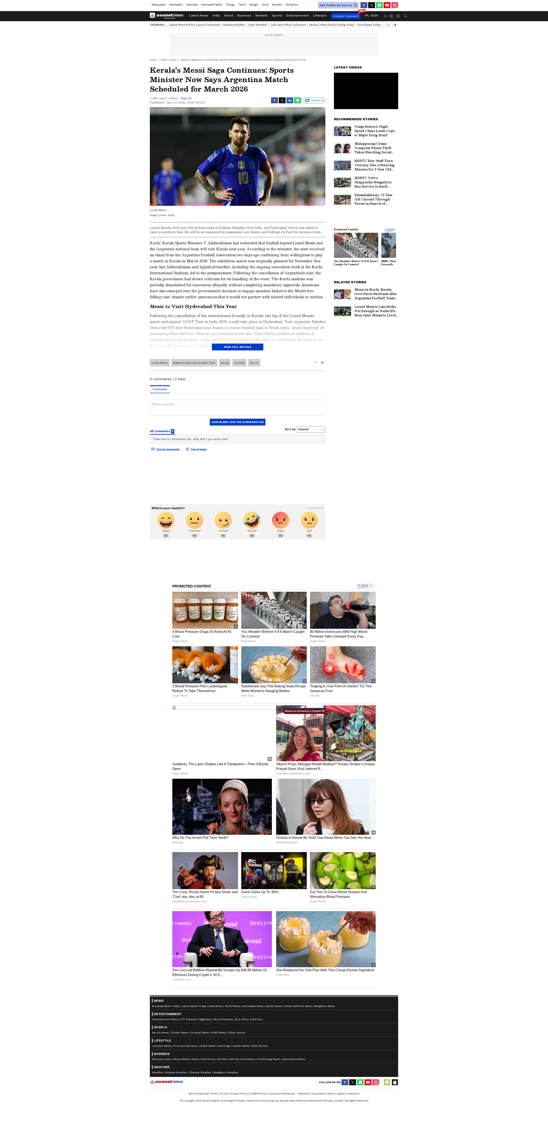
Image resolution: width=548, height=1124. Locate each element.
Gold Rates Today (368, 24)
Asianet (166, 1081)
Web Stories (260, 1045)
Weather (157, 1072)
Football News (200, 1032)
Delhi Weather (258, 24)
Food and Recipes (185, 1045)
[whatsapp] (379, 5)
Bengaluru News (324, 1006)
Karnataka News (253, 1006)
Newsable (176, 4)
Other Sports (236, 1032)
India (216, 15)
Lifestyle (320, 15)
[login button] (392, 16)
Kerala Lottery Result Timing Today (331, 24)
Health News (207, 1045)
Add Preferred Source (335, 5)
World (228, 15)
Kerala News (274, 1006)
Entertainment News (165, 1019)
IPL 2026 (371, 15)
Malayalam (159, 4)
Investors (353, 1093)
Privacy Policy (238, 1093)
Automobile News (293, 1059)
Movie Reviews (223, 1019)
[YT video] (387, 5)
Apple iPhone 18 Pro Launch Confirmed (195, 24)
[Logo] (168, 16)
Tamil (242, 4)
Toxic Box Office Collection (288, 24)
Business (244, 15)
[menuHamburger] (398, 16)
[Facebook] (363, 5)
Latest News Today (194, 1006)
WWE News (218, 1032)
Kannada (192, 4)
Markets (261, 15)
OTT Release (188, 1019)
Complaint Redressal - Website (288, 1093)
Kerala (225, 362)
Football (239, 362)
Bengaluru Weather (226, 1072)
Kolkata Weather (234, 24)
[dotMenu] (386, 16)
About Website (198, 1093)
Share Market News (186, 1059)
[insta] (394, 5)
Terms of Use (219, 1093)
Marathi (277, 4)
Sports (277, 15)
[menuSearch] (405, 16)
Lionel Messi (160, 362)
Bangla (253, 4)
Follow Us (317, 100)
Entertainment (297, 15)
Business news (161, 1059)
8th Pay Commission (242, 1059)
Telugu (230, 4)
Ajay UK (186, 98)
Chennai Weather (200, 1072)
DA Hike (222, 1059)
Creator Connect (345, 16)
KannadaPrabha (211, 4)
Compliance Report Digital (328, 1093)
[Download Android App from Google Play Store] (387, 1082)
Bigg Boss (205, 1019)
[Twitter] (371, 5)
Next (395, 24)
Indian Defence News (298, 1006)
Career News (240, 1045)
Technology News (269, 1059)
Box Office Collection (249, 1019)
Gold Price (208, 1059)
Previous (388, 24)
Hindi (265, 4)
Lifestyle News (161, 1045)
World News (233, 1006)
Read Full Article (237, 347)
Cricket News (179, 1032)
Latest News (198, 15)
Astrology (224, 1045)
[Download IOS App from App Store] (394, 1082)
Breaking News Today (165, 1006)
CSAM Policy (257, 1093)
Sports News (160, 1032)
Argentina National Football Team (194, 362)
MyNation (291, 4)
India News (215, 1006)
